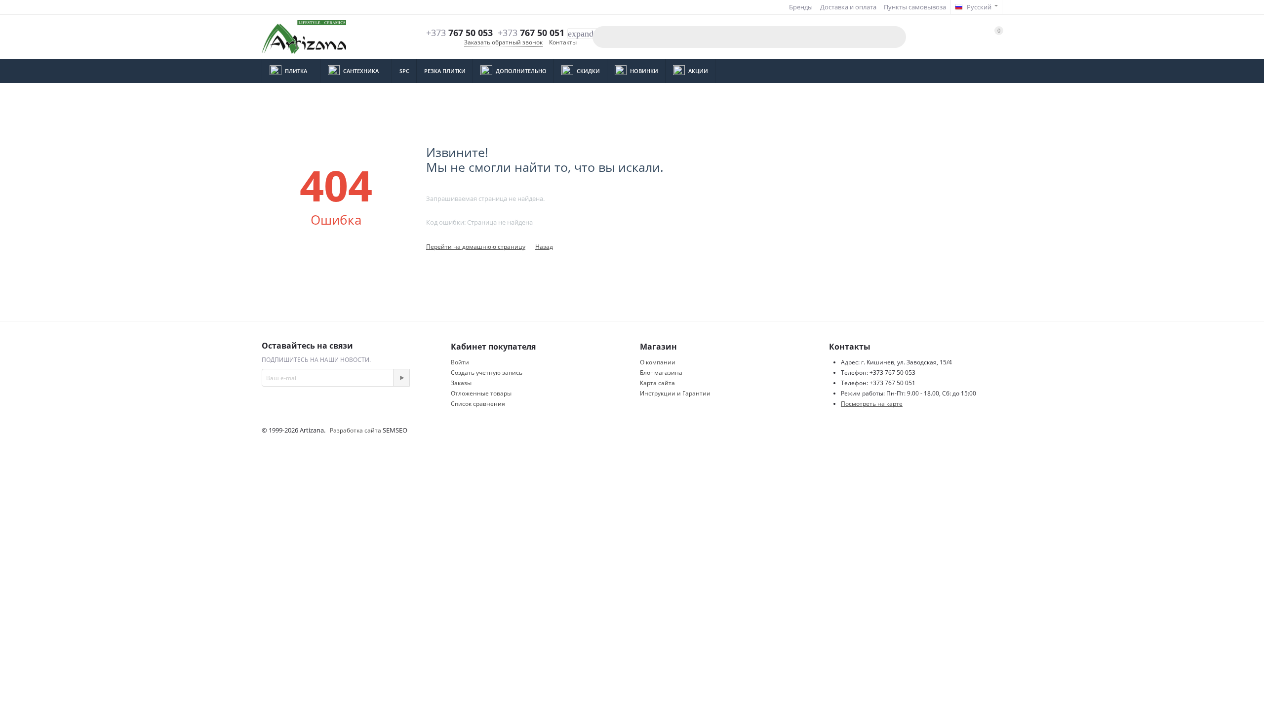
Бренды (801, 6)
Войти (460, 362)
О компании (657, 362)
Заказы (461, 383)
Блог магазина (661, 372)
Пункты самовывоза (915, 6)
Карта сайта (657, 383)
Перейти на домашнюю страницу (475, 246)
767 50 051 (531, 33)
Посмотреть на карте (872, 403)
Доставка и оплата (848, 6)
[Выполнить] (401, 377)
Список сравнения (478, 403)
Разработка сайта (356, 430)
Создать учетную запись (486, 372)
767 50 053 (459, 33)
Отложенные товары (481, 393)
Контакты (563, 42)
